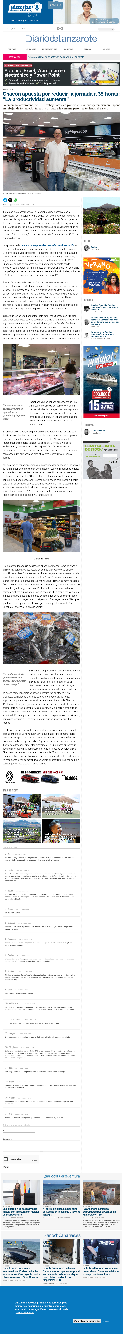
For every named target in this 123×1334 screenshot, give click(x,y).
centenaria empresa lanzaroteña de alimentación (47, 245)
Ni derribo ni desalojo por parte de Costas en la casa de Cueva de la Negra (61, 1211)
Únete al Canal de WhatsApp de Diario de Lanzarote (56, 57)
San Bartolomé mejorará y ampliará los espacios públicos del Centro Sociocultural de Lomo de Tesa (60, 810)
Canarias (68, 49)
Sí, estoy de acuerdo (87, 1321)
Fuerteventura (49, 49)
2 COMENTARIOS (65, 1218)
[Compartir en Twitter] (10, 201)
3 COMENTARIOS (99, 1218)
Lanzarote (31, 49)
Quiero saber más (24, 1312)
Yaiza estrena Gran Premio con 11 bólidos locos (21, 812)
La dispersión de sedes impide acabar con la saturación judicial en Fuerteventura (21, 1211)
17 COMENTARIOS (17, 205)
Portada (12, 49)
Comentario (8, 1139)
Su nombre (7, 1131)
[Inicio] (61, 42)
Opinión (87, 49)
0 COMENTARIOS (18, 1218)
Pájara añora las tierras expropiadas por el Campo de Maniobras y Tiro (99, 1211)
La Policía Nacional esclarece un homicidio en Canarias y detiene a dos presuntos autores (101, 1271)
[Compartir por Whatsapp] (15, 201)
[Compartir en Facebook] (5, 201)
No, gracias (106, 1321)
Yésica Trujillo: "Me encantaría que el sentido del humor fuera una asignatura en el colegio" (61, 836)
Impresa (106, 49)
